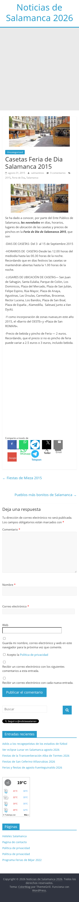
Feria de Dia (18, 177)
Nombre (9, 585)
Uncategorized (15, 152)
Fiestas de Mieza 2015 (22, 478)
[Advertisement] (39, 69)
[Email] (58, 444)
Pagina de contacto (14, 842)
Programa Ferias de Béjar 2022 (22, 860)
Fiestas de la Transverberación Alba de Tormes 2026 (35, 755)
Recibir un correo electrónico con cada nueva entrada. (37, 683)
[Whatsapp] (23, 444)
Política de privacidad (34, 655)
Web (5, 625)
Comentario (11, 529)
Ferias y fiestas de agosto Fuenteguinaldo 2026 (32, 767)
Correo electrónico (15, 606)
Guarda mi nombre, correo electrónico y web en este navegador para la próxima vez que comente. (37, 645)
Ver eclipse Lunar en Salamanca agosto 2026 (30, 749)
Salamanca (32, 177)
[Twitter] (46, 444)
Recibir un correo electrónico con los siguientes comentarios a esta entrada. (33, 669)
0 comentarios (58, 172)
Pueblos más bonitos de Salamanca (46, 494)
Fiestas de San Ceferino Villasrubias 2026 (28, 761)
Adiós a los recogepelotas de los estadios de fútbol (34, 744)
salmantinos (38, 172)
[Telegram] (35, 444)
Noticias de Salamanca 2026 (39, 12)
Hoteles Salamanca (14, 836)
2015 (8, 177)
